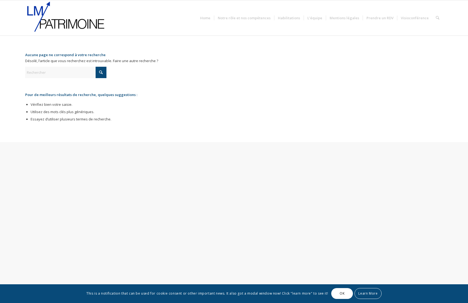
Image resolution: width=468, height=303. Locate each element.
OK (342, 293)
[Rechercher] (437, 18)
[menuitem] (205, 18)
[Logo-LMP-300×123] (65, 18)
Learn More (368, 293)
